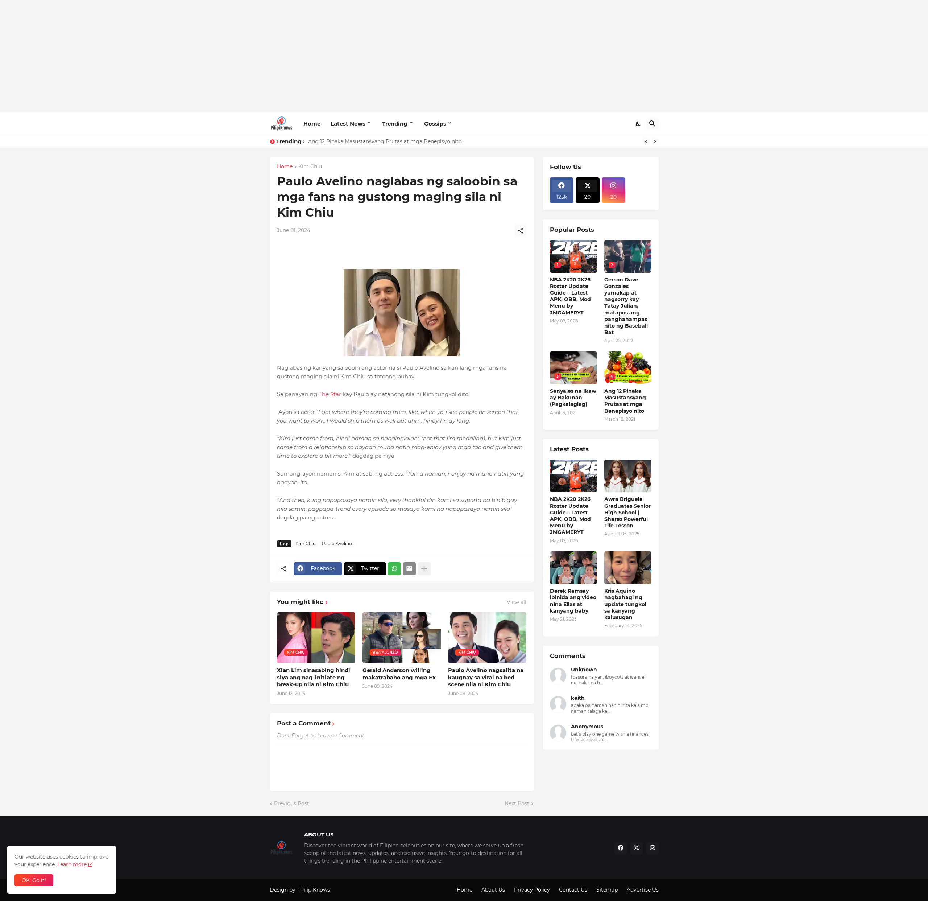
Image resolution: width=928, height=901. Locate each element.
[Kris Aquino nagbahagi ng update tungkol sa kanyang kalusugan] (627, 567)
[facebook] (620, 848)
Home (311, 123)
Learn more (72, 864)
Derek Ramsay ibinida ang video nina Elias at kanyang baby (573, 601)
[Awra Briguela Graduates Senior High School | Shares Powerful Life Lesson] (627, 476)
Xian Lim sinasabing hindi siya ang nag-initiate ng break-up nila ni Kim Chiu (313, 677)
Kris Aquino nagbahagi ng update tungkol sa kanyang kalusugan (625, 604)
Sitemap (607, 889)
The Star (330, 394)
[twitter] (636, 848)
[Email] (409, 568)
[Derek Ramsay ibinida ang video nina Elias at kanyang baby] (573, 567)
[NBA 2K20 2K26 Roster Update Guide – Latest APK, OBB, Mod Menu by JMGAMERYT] (573, 476)
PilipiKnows (315, 889)
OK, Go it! (34, 880)
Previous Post (291, 803)
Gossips (435, 123)
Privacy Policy (532, 889)
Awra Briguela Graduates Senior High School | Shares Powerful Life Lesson (627, 512)
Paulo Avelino (337, 543)
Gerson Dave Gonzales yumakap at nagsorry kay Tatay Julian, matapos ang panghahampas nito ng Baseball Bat (626, 306)
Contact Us (573, 889)
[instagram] (652, 848)
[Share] (520, 230)
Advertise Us (643, 889)
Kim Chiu (310, 167)
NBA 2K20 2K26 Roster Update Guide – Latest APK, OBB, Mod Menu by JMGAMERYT (570, 296)
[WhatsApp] (394, 568)
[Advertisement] (464, 56)
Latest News (348, 123)
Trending (394, 123)
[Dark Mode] (638, 124)
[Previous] (646, 141)
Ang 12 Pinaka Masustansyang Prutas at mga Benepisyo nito (385, 141)
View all (516, 602)
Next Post (517, 803)
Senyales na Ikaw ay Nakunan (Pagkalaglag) (573, 397)
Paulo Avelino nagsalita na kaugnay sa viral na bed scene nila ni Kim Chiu (485, 677)
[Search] (652, 124)
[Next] (655, 141)
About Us (493, 889)
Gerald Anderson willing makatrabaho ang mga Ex (399, 674)
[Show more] (424, 568)
